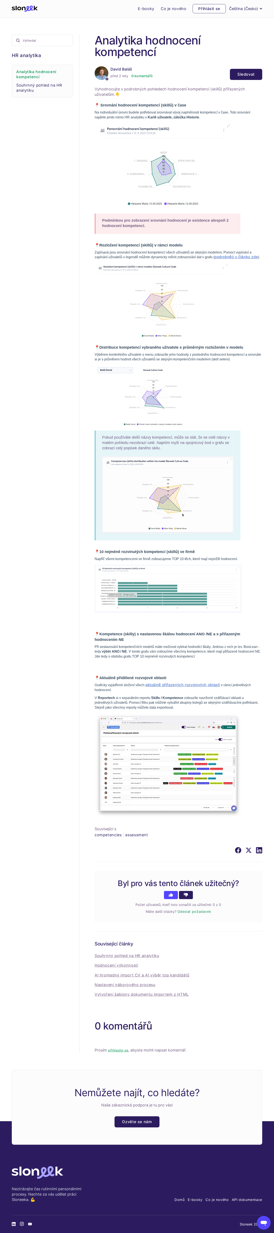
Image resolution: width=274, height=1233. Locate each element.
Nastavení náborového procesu (125, 984)
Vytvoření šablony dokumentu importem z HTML (142, 994)
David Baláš (121, 69)
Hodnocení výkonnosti (116, 965)
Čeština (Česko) (243, 8)
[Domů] (25, 9)
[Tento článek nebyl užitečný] (186, 895)
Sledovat (246, 74)
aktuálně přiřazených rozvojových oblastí (182, 685)
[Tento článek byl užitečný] (171, 895)
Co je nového (173, 9)
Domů (179, 1200)
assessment (136, 835)
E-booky (146, 9)
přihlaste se (118, 1050)
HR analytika (26, 55)
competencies (108, 835)
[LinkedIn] (259, 850)
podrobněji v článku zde (236, 257)
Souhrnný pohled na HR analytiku (127, 955)
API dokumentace (247, 1200)
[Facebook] (238, 850)
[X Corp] (249, 850)
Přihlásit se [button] (209, 8)
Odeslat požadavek (194, 911)
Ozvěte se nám (137, 1121)
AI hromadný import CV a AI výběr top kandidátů (142, 975)
